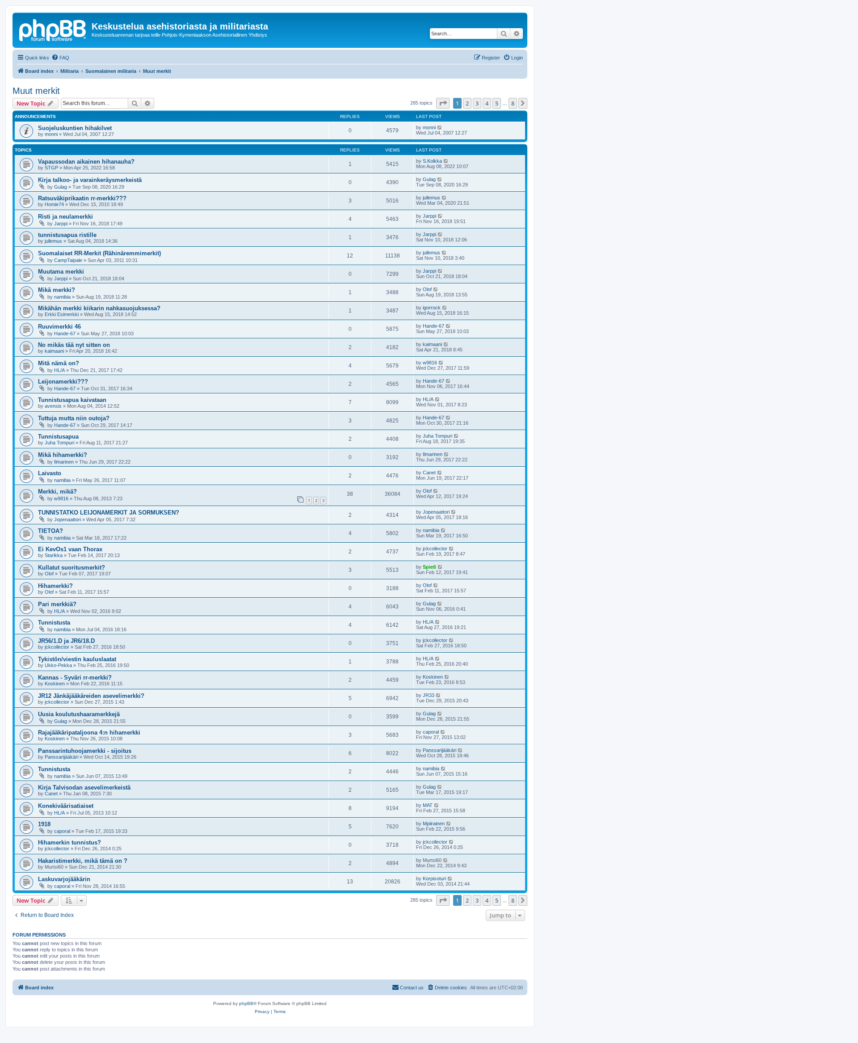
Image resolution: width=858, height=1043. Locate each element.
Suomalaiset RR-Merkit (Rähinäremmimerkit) (99, 253)
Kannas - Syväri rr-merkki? (75, 677)
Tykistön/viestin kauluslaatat (77, 659)
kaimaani (54, 351)
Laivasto (49, 473)
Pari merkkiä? (57, 604)
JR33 (428, 695)
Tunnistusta (54, 622)
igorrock (432, 307)
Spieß (429, 567)
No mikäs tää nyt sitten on (74, 345)
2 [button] (467, 103)
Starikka (54, 555)
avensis (53, 406)
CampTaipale (68, 260)
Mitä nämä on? (58, 363)
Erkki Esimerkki (62, 314)
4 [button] (486, 103)
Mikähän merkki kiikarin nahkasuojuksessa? (99, 308)
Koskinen (55, 683)
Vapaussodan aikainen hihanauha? (86, 161)
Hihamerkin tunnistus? (69, 842)
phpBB (246, 1003)
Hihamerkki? (55, 586)
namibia (62, 297)
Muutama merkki (61, 271)
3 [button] (477, 103)
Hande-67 (65, 333)
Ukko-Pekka (58, 665)
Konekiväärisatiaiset (65, 805)
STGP (51, 167)
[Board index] (53, 29)
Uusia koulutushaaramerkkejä (79, 714)
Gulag (60, 187)
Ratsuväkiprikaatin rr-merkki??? (82, 198)
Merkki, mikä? (57, 491)
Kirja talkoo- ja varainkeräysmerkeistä (90, 180)
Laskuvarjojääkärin (64, 879)
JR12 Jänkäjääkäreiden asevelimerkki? (91, 696)
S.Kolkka (432, 161)
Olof (427, 289)
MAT (428, 805)
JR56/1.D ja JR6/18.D (66, 641)
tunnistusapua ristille (67, 235)
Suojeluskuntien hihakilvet (75, 128)
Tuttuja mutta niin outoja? (73, 418)
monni (51, 134)
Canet (429, 472)
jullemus (431, 197)
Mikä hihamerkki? (62, 455)
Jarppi (60, 223)
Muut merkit (36, 91)
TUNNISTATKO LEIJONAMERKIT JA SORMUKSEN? (108, 512)
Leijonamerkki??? (63, 381)
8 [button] (512, 103)
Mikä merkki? (56, 290)
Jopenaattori (67, 519)
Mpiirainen (434, 823)
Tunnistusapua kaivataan (72, 400)
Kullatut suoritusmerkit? (71, 567)
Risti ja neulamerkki (65, 216)
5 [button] (496, 103)
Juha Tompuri (59, 442)
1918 (44, 824)
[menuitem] (60, 57)
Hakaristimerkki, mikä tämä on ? (82, 860)
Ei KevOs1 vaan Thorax (70, 549)
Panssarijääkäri (61, 757)
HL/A (59, 370)
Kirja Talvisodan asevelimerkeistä (84, 787)
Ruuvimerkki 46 (59, 326)
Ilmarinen (64, 461)
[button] (443, 103)
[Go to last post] (440, 127)
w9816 (430, 362)
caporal (431, 732)
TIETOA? (50, 531)
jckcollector (435, 548)
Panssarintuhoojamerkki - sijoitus (84, 750)
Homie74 (54, 204)
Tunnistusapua (58, 436)
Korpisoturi (434, 878)
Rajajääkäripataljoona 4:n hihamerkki (89, 732)
